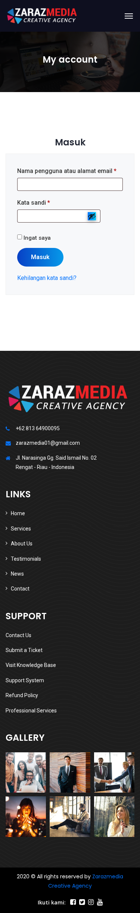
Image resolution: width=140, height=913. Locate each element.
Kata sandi (33, 202)
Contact (20, 589)
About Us (21, 544)
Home (18, 513)
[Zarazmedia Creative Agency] (43, 15)
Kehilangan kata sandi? (47, 277)
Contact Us (18, 635)
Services (21, 529)
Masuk (40, 257)
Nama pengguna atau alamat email (66, 170)
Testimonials (26, 559)
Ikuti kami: (52, 902)
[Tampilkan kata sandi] (92, 216)
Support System (25, 680)
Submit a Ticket (24, 650)
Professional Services (31, 711)
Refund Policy (22, 695)
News (17, 574)
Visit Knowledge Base (31, 665)
